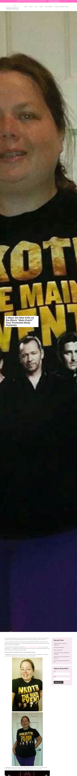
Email (55, 671)
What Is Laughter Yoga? (58, 650)
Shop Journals (48, 6)
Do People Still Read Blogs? (59, 647)
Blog (36, 6)
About (31, 6)
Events (41, 6)
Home (25, 6)
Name (55, 676)
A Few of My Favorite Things (62, 6)
